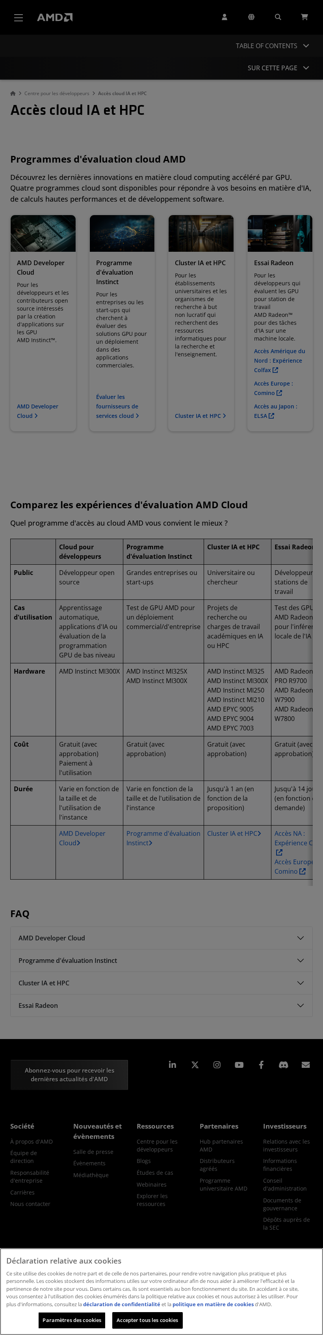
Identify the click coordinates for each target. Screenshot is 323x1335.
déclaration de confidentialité (121, 1304)
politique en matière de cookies (213, 1304)
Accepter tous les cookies (147, 1320)
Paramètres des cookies (72, 1320)
